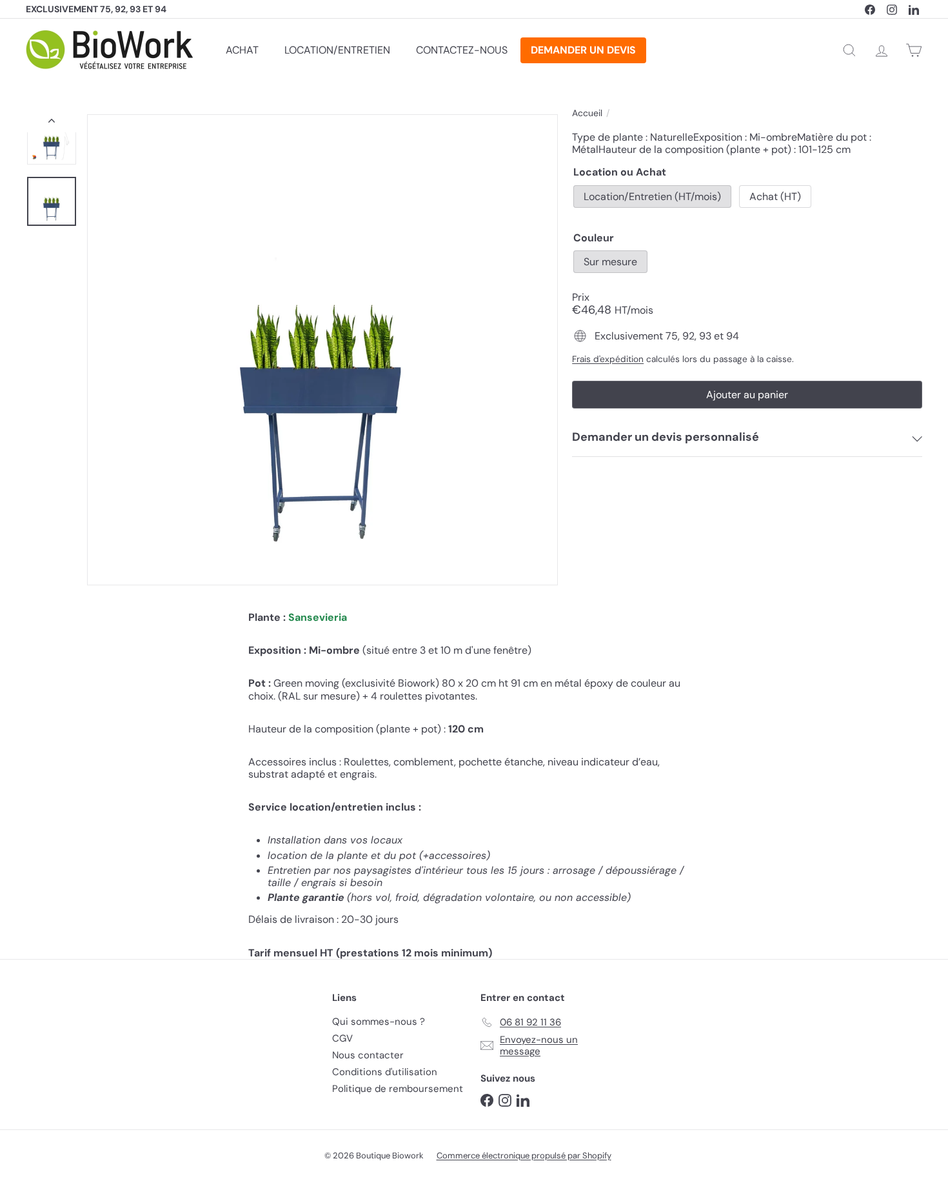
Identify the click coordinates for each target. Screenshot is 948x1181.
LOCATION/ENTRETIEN (337, 50)
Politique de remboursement (397, 1088)
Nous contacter (368, 1055)
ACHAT (242, 50)
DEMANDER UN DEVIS (583, 50)
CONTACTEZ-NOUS (462, 50)
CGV (342, 1038)
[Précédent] (51, 123)
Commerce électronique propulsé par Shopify (524, 1155)
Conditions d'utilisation (384, 1071)
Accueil (587, 113)
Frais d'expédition (608, 359)
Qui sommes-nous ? (378, 1021)
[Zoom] (322, 350)
